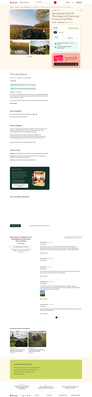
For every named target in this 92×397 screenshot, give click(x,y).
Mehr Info (59, 44)
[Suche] (55, 2)
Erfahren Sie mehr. (61, 48)
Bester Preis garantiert (73, 28)
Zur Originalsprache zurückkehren (21, 248)
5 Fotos (29, 56)
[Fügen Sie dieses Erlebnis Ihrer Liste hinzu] (81, 10)
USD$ (69, 2)
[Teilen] (78, 10)
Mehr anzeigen (13, 103)
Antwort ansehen (43, 254)
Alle (55, 32)
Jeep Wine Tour (55, 10)
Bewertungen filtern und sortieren (71, 238)
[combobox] (45, 2)
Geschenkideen (25, 2)
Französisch (61, 32)
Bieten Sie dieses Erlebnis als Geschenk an (65, 64)
